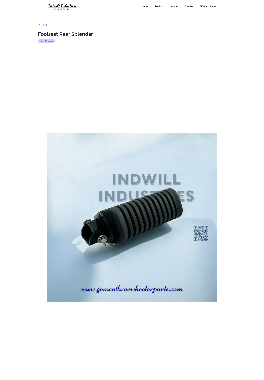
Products (160, 6)
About (174, 6)
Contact (189, 6)
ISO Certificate (208, 6)
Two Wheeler (46, 41)
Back (44, 25)
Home (145, 6)
